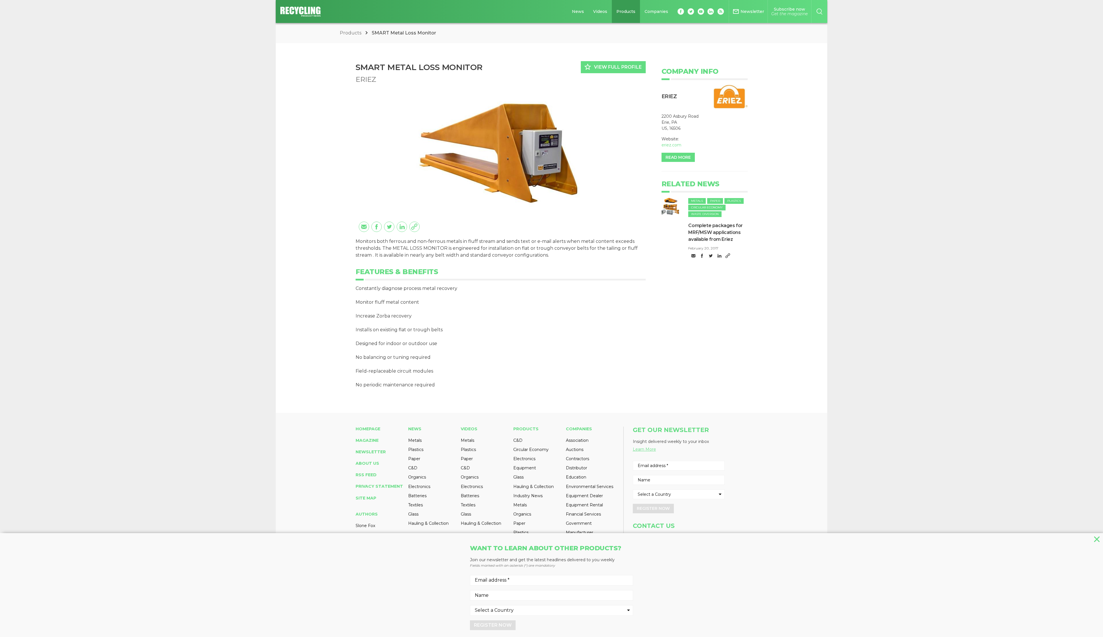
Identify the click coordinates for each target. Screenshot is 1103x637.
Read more (678, 157)
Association (577, 440)
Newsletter (371, 452)
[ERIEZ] (730, 97)
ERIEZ (366, 79)
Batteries (417, 495)
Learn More (644, 449)
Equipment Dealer (584, 495)
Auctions (574, 449)
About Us (367, 463)
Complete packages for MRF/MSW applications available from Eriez (715, 232)
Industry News (528, 495)
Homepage (368, 429)
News (578, 11)
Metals (697, 201)
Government (579, 523)
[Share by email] (364, 227)
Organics (417, 477)
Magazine (367, 440)
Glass (413, 514)
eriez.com (671, 145)
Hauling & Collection (428, 523)
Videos (600, 11)
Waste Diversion (705, 214)
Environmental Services (589, 486)
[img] (670, 207)
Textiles (415, 505)
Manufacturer (579, 532)
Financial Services (583, 514)
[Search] (819, 11)
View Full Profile (613, 67)
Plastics (734, 201)
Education (576, 477)
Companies (656, 11)
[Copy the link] (414, 227)
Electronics (419, 486)
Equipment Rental (584, 505)
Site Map (366, 498)
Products (625, 11)
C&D (412, 468)
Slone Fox (365, 525)
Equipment (524, 468)
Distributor (576, 468)
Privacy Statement (379, 486)
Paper (715, 201)
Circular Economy (707, 207)
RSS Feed (366, 475)
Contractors (577, 458)
